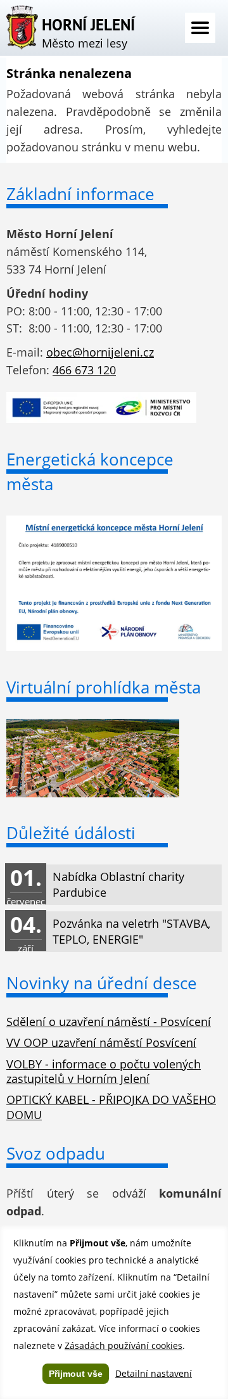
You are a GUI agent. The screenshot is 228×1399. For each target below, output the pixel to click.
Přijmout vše (76, 1374)
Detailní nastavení (153, 1373)
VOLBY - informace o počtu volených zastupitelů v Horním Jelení (103, 1071)
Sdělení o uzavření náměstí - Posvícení (108, 1021)
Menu (200, 28)
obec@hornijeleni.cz (100, 352)
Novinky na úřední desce (101, 983)
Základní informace (80, 193)
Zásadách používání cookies (123, 1345)
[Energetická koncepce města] (114, 646)
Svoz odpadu (55, 1153)
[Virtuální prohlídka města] (92, 793)
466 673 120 (84, 369)
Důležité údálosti (71, 832)
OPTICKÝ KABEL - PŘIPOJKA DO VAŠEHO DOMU (111, 1107)
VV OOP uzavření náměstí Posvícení (101, 1042)
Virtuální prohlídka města (103, 687)
